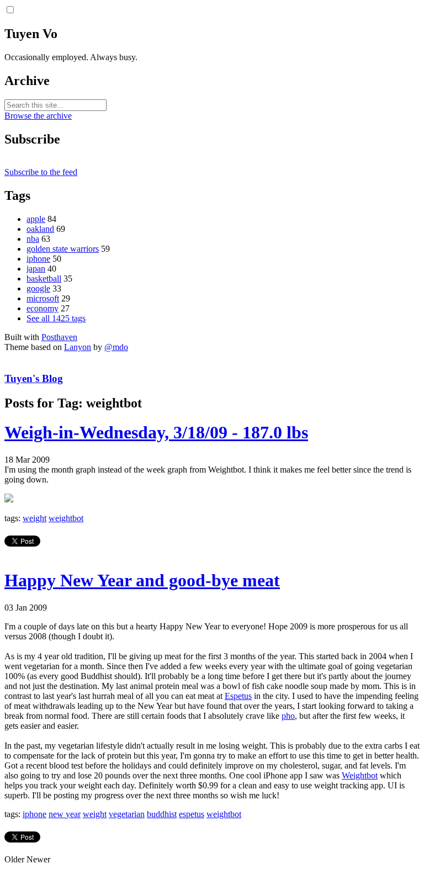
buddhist (162, 814)
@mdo (116, 347)
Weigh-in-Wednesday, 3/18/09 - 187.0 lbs (156, 432)
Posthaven (59, 337)
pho (288, 715)
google (38, 288)
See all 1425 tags (56, 318)
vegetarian (127, 814)
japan (35, 268)
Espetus (238, 696)
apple (35, 219)
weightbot (66, 518)
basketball (43, 278)
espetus (191, 814)
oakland (40, 229)
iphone (38, 258)
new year (65, 814)
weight (34, 518)
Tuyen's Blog (33, 378)
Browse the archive (38, 115)
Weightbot (360, 775)
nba (32, 238)
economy (42, 308)
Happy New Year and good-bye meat (142, 580)
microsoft (42, 298)
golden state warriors (62, 248)
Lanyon (77, 347)
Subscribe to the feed (40, 172)
